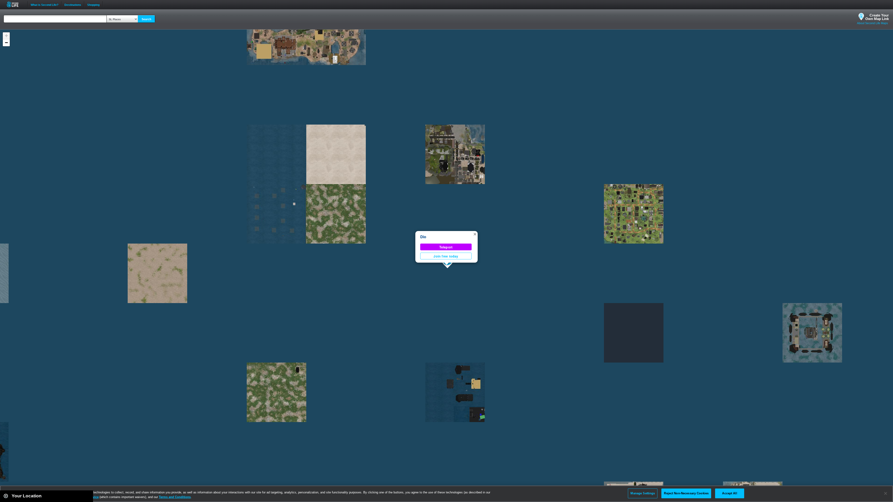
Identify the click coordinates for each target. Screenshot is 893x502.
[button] (475, 234)
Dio (423, 236)
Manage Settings (642, 493)
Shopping (93, 4)
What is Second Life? (44, 4)
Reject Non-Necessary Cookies (686, 493)
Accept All (729, 493)
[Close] (885, 493)
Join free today (445, 256)
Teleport (446, 247)
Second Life (15, 4)
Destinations (72, 4)
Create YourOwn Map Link (877, 17)
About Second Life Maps (872, 23)
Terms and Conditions (175, 497)
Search (146, 19)
